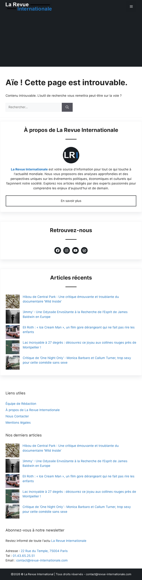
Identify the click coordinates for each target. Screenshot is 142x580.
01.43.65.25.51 (24, 556)
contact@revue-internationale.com (42, 560)
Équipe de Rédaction (21, 403)
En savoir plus (71, 201)
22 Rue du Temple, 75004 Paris (44, 551)
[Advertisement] (71, 41)
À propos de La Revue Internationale (33, 410)
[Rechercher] (67, 107)
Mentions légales (18, 422)
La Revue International (38, 574)
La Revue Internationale (29, 169)
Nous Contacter (17, 416)
